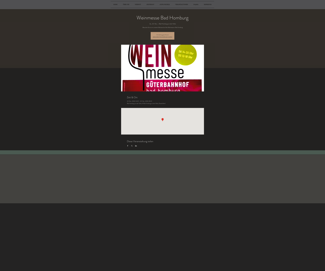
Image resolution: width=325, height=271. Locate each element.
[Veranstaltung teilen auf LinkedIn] (136, 145)
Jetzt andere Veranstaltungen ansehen (162, 37)
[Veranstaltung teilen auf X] (132, 145)
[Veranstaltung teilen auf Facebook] (127, 145)
